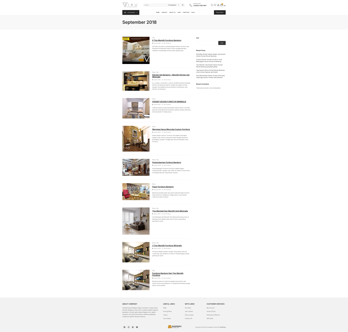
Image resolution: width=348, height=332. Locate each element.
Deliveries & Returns (213, 315)
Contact (164, 12)
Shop (179, 12)
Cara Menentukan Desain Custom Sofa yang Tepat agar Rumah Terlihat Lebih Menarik (210, 76)
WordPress (223, 327)
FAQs (164, 308)
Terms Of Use (211, 311)
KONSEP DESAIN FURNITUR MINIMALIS (169, 102)
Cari (197, 38)
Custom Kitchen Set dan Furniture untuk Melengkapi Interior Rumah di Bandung (209, 60)
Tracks (165, 315)
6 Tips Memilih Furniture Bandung (166, 40)
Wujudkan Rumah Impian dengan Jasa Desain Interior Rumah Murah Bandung (210, 55)
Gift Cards (210, 318)
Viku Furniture (167, 43)
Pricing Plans (167, 311)
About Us (172, 12)
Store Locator (189, 315)
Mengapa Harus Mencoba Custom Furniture (171, 129)
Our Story (188, 308)
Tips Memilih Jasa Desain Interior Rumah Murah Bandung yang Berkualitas (209, 66)
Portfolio (186, 12)
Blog (193, 12)
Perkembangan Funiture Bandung (166, 162)
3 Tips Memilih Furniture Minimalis (167, 245)
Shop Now (219, 12)
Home (158, 12)
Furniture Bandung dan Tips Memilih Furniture (167, 274)
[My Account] (218, 5)
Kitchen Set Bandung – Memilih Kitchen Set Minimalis (170, 76)
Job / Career (189, 311)
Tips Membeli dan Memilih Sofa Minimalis (170, 211)
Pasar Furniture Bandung (163, 187)
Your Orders (167, 318)
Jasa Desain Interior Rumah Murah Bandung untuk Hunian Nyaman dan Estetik (210, 71)
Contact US (188, 318)
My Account (210, 308)
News (154, 72)
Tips (153, 37)
